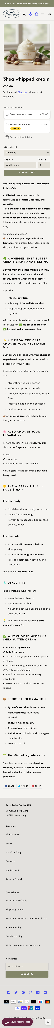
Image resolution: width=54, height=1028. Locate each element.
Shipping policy (15, 909)
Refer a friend (14, 879)
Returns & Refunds (16, 900)
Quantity (42, 159)
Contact (10, 861)
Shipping (22, 92)
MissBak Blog (13, 852)
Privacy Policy (13, 927)
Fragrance (8, 159)
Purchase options (14, 107)
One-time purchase (21, 114)
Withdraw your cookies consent (24, 945)
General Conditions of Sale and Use (26, 918)
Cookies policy (14, 936)
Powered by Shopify (35, 1018)
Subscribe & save (20, 126)
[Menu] (43, 13)
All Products (12, 834)
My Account (12, 870)
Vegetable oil (10, 147)
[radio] (7, 114)
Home (9, 843)
